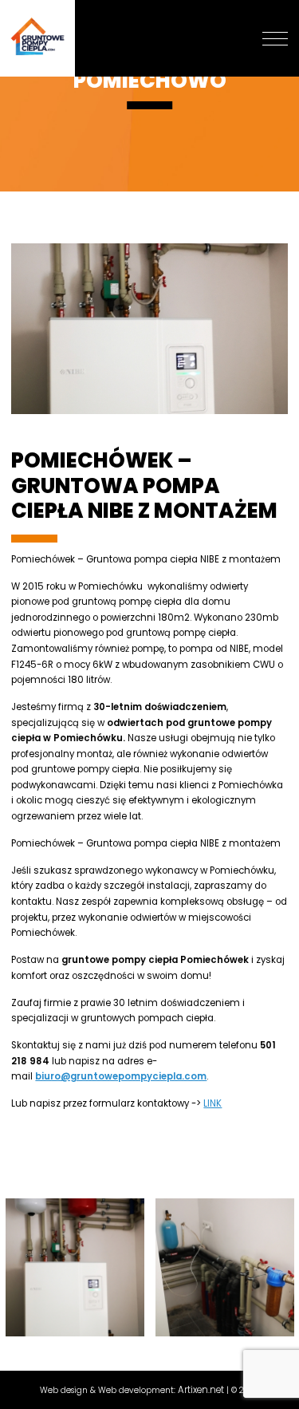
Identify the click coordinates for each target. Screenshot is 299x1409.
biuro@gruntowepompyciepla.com (121, 1076)
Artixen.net (201, 1389)
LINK (212, 1103)
